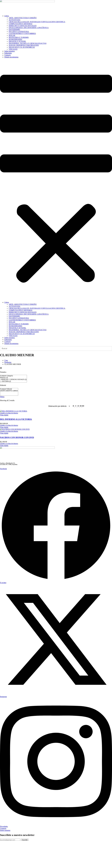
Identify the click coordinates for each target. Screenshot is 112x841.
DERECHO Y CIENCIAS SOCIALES (22, 26)
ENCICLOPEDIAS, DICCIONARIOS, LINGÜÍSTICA (29, 28)
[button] (56, 180)
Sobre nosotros (9, 51)
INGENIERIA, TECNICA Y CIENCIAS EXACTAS (27, 43)
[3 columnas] (78, 406)
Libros (6, 16)
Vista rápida (4, 415)
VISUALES (13, 49)
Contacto (7, 55)
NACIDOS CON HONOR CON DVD (17, 437)
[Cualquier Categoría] (13, 376)
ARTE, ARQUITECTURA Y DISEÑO (23, 18)
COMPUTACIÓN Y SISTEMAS (20, 24)
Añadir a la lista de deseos (9, 413)
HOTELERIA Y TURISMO (19, 37)
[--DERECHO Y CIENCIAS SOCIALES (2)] (13, 380)
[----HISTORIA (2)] (13, 381)
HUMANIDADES (15, 39)
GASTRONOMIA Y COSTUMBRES (22, 33)
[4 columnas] (81, 406)
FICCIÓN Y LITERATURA (19, 31)
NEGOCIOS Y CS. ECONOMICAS (22, 47)
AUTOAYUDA (14, 20)
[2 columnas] (76, 406)
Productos (7, 362)
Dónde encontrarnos (11, 57)
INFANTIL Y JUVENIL (17, 41)
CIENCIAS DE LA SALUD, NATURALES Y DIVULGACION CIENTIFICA (37, 22)
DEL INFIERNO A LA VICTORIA (16, 419)
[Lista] (73, 406)
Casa (6, 360)
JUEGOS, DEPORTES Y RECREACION (24, 45)
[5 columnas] (83, 406)
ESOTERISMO (14, 30)
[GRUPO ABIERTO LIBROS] (9, 391)
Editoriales (8, 53)
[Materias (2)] (13, 378)
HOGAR (12, 35)
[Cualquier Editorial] (9, 389)
